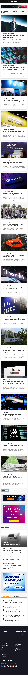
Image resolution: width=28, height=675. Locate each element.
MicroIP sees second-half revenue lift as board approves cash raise (13, 132)
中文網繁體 (3, 654)
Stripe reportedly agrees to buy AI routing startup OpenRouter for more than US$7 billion (14, 69)
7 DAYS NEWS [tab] (15, 596)
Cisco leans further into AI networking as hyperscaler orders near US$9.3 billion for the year (13, 383)
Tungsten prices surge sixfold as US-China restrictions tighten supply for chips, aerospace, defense (14, 611)
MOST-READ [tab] (5, 596)
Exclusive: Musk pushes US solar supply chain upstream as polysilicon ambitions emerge (14, 602)
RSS (16, 641)
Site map (3, 652)
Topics (16, 639)
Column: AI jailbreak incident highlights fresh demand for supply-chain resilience (13, 445)
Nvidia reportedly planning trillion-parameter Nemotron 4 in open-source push (13, 477)
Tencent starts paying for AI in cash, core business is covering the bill (13, 287)
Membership (3, 639)
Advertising (3, 636)
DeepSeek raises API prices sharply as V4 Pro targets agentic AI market (13, 193)
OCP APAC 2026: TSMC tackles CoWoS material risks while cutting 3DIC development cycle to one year (14, 620)
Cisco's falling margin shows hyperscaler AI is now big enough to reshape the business (14, 318)
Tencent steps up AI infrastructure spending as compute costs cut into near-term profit (14, 350)
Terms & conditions (5, 641)
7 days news (17, 636)
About (2, 634)
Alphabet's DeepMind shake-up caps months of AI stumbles (12, 414)
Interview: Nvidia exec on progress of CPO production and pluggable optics (14, 616)
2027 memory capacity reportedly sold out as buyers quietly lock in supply (15, 607)
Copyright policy (4, 645)
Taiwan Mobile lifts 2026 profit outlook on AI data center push (14, 36)
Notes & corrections (5, 649)
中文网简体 (3, 656)
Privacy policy (4, 643)
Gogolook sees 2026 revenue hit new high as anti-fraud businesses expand (13, 101)
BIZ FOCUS (5, 527)
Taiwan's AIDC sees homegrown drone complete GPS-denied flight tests (13, 224)
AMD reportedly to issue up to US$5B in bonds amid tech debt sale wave (13, 162)
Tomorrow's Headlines (20, 634)
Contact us (3, 647)
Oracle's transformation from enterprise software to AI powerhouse (13, 255)
